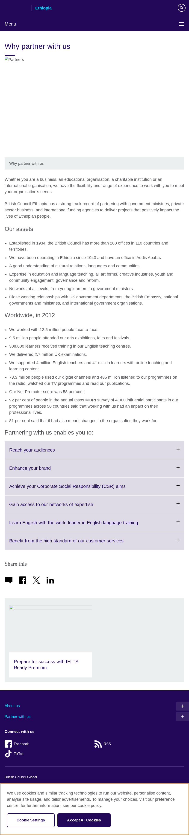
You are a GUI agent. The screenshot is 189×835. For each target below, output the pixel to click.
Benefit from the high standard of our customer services (77, 544)
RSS (107, 744)
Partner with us (18, 716)
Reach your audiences (43, 453)
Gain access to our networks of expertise (62, 508)
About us (12, 706)
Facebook (21, 744)
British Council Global (21, 777)
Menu (10, 23)
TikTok (19, 754)
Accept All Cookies (84, 820)
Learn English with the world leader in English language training (85, 526)
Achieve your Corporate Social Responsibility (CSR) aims (78, 489)
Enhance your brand (41, 471)
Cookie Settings (31, 820)
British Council (16, 8)
